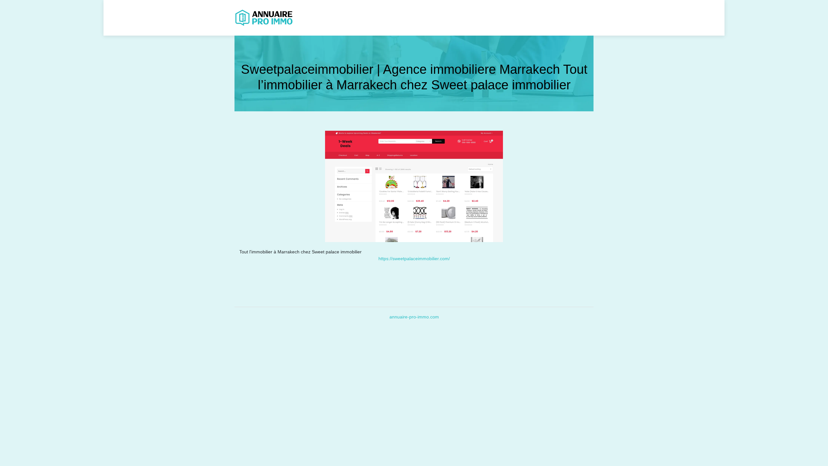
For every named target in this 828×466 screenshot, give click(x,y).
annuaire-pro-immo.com (414, 316)
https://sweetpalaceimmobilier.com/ (414, 258)
